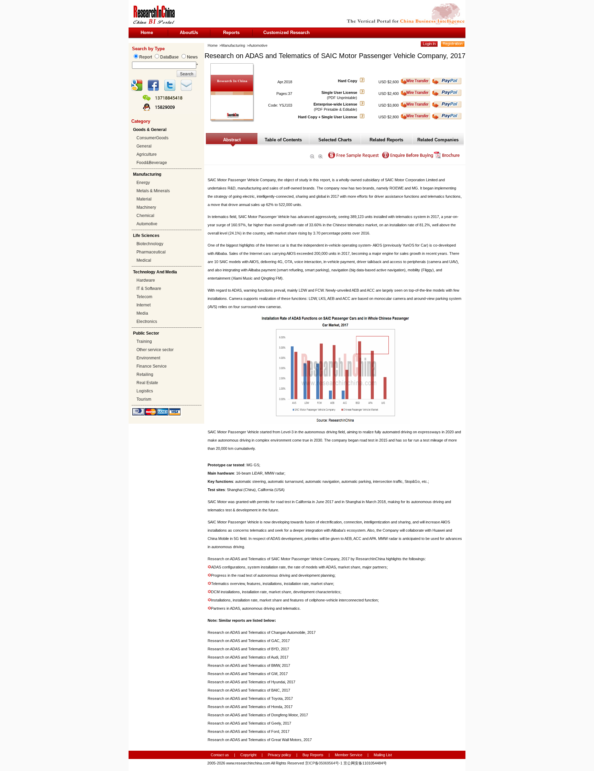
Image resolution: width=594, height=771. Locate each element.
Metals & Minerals (153, 190)
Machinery (146, 207)
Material (144, 199)
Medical (143, 260)
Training (144, 341)
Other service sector (155, 349)
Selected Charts (335, 139)
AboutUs (189, 32)
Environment (148, 358)
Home (147, 32)
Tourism (143, 399)
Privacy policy (280, 755)
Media (142, 313)
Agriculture (146, 154)
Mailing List (383, 755)
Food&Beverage (151, 162)
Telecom (144, 296)
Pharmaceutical (151, 252)
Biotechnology (149, 243)
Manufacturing (233, 45)
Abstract (232, 139)
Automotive (146, 223)
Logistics (144, 391)
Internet (143, 305)
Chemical (145, 215)
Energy (143, 182)
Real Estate (147, 382)
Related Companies (438, 139)
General (144, 146)
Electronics (146, 321)
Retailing (144, 374)
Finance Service (151, 366)
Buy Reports (312, 755)
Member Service (348, 755)
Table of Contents (283, 139)
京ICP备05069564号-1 (323, 763)
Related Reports (386, 139)
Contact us (220, 755)
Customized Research (286, 32)
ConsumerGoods (152, 137)
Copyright (248, 755)
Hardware (145, 280)
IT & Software (148, 288)
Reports (231, 32)
